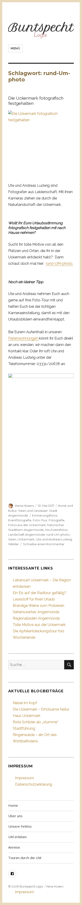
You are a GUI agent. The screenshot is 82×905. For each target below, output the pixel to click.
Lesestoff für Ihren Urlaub (34, 599)
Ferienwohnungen (23, 338)
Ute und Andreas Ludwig (54, 539)
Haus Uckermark (26, 715)
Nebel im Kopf (25, 703)
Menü (15, 48)
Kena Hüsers (24, 505)
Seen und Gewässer (33, 510)
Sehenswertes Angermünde (36, 612)
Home (13, 805)
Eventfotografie (19, 520)
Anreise (14, 847)
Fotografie (56, 520)
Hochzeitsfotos (56, 530)
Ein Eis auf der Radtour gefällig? (39, 593)
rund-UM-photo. (59, 263)
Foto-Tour (40, 520)
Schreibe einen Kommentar (43, 544)
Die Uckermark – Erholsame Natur (41, 709)
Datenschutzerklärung (33, 784)
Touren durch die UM (24, 857)
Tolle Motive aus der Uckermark (39, 625)
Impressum (24, 778)
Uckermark (26, 539)
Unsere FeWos (20, 826)
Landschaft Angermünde (26, 534)
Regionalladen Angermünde (36, 618)
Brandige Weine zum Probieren (38, 605)
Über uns (15, 816)
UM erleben (17, 836)
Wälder (13, 544)
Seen (12, 539)
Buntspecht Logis (31, 886)
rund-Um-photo (58, 534)
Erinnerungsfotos (44, 515)
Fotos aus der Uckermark (27, 525)
